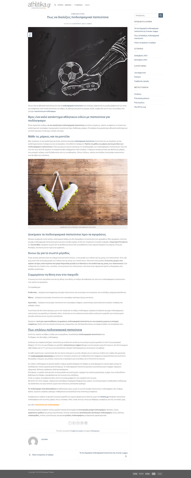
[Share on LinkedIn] (86, 423)
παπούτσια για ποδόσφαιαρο (47, 405)
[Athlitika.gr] (39, 5)
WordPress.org (140, 107)
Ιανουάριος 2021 (140, 60)
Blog (87, 5)
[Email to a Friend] (78, 423)
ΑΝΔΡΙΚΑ (68, 5)
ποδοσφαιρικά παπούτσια (73, 106)
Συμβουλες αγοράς (78, 14)
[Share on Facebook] (70, 423)
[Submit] (161, 15)
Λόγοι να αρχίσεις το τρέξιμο (42, 455)
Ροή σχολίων (139, 102)
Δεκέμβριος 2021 (141, 55)
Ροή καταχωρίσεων (141, 98)
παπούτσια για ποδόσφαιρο (45, 111)
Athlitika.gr (104, 397)
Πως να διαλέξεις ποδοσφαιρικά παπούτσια (146, 36)
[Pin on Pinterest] (82, 423)
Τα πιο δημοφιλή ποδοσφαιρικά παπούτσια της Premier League (146, 29)
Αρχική (60, 5)
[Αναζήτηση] (55, 5)
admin (89, 23)
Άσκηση (137, 77)
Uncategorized (140, 73)
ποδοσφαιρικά (94, 431)
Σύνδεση (137, 94)
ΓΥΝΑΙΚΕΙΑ (78, 5)
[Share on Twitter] (74, 423)
